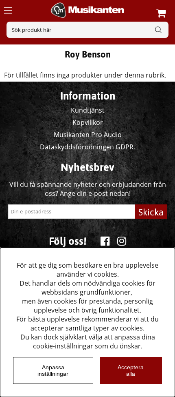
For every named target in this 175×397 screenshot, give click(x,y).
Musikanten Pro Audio (88, 134)
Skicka (151, 212)
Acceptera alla (131, 370)
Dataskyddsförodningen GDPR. (87, 146)
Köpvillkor (87, 122)
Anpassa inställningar (52, 370)
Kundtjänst (88, 110)
